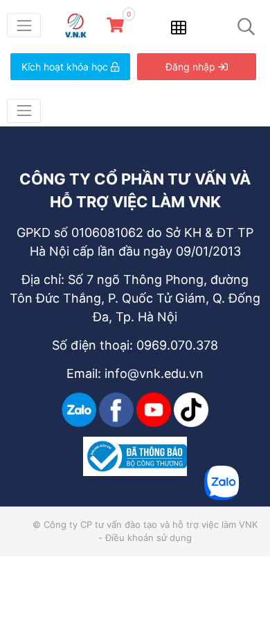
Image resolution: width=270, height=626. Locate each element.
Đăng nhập (191, 67)
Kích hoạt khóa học (66, 67)
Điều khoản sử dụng (148, 537)
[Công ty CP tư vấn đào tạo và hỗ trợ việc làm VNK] (80, 24)
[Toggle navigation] (24, 25)
